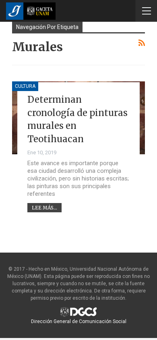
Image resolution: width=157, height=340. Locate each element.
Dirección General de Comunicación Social (78, 321)
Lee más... (44, 208)
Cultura (25, 86)
